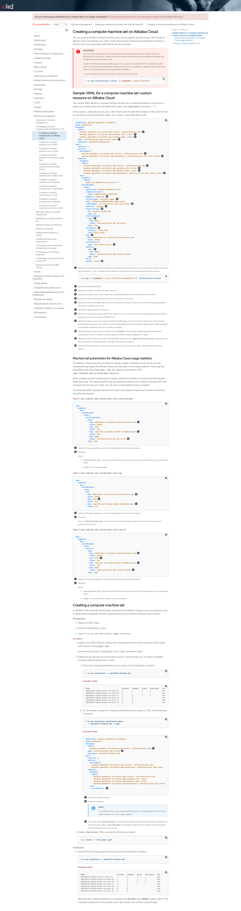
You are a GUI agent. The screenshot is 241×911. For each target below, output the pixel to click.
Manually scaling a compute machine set (48, 213)
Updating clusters (42, 58)
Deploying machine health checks (47, 266)
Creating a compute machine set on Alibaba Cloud (49, 136)
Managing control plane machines (47, 253)
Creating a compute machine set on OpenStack (51, 187)
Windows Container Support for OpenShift (48, 277)
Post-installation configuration (48, 53)
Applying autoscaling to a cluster (47, 233)
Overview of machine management (45, 121)
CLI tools (38, 71)
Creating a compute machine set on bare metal (51, 206)
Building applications (44, 111)
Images (37, 107)
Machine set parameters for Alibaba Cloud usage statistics (190, 39)
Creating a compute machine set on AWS (48, 143)
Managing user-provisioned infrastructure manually (49, 246)
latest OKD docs (175, 16)
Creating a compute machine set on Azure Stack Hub (51, 158)
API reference (40, 312)
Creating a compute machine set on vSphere (50, 200)
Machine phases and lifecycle (49, 224)
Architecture (40, 44)
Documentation (41, 24)
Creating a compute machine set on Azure (48, 149)
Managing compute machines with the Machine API (119, 24)
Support (38, 62)
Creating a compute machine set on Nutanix (49, 181)
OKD (56, 24)
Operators (39, 98)
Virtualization (40, 317)
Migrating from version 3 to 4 (48, 303)
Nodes (37, 271)
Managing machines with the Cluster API (50, 259)
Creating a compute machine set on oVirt (48, 193)
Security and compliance (46, 76)
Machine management (81, 24)
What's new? (40, 40)
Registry (38, 93)
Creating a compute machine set (186, 43)
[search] (67, 30)
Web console (40, 67)
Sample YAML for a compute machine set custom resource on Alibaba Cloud (190, 34)
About (37, 35)
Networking (39, 84)
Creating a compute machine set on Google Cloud (49, 167)
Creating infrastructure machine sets (46, 240)
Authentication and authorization (49, 80)
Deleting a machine (44, 228)
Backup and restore (43, 299)
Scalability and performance (47, 287)
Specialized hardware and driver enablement (48, 293)
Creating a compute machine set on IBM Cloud (51, 174)
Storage (38, 89)
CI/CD (37, 102)
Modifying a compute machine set (49, 219)
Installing (38, 49)
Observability (40, 283)
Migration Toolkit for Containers (49, 308)
